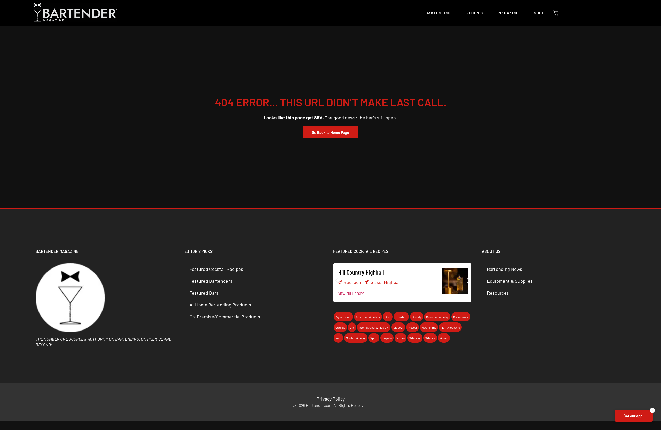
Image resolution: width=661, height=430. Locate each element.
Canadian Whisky (437, 317)
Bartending (438, 12)
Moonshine (429, 327)
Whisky (430, 338)
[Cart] (556, 13)
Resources (498, 293)
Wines (444, 338)
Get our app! (634, 415)
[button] (336, 281)
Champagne (461, 317)
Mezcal (412, 327)
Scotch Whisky (356, 338)
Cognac (340, 327)
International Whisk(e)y (374, 327)
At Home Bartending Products (220, 305)
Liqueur (398, 327)
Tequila (387, 338)
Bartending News (504, 269)
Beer (388, 317)
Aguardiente (343, 317)
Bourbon (352, 282)
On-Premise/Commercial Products (225, 316)
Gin (352, 327)
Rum (338, 338)
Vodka (400, 338)
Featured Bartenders (211, 281)
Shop (539, 12)
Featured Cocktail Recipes (216, 269)
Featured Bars (204, 293)
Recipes (474, 12)
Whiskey (415, 338)
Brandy (416, 317)
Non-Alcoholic (450, 327)
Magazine (508, 12)
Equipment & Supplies (510, 281)
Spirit (373, 338)
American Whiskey (368, 317)
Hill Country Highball (361, 272)
